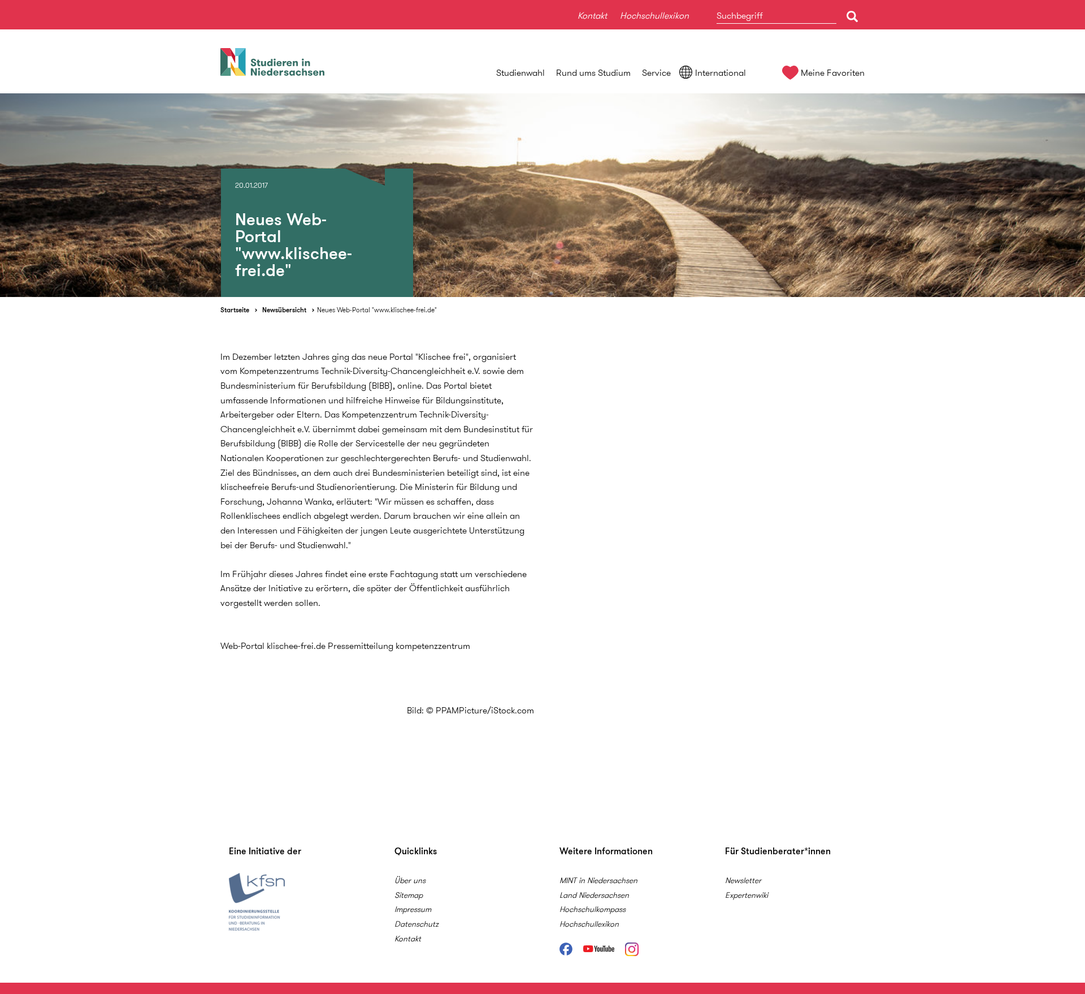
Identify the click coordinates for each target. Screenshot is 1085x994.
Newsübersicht (284, 310)
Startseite (234, 310)
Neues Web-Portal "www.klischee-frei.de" (377, 310)
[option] (542, 195)
